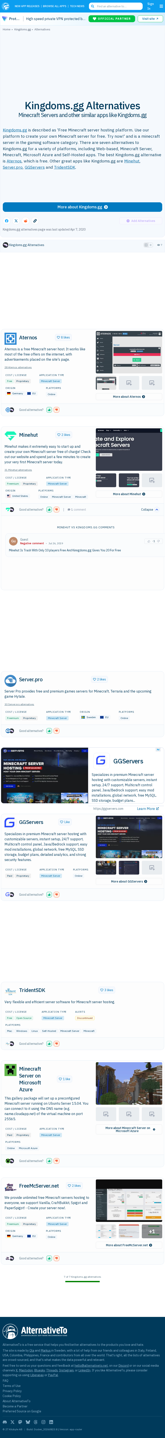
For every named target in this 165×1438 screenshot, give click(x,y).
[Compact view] (150, 245)
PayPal (53, 1375)
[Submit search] (92, 6)
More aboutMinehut (127, 494)
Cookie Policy (12, 1396)
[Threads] (36, 1422)
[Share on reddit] (25, 221)
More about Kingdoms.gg (79, 206)
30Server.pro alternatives (19, 704)
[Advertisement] (82, 63)
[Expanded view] (146, 245)
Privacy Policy (12, 1391)
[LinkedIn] (51, 1422)
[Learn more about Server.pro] (11, 681)
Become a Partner (15, 1406)
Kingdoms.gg (15, 130)
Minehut (131, 161)
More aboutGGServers (127, 881)
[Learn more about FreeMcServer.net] (11, 1187)
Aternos (14, 161)
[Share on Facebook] (7, 221)
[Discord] (5, 1422)
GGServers (35, 167)
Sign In (150, 6)
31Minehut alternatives (18, 469)
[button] (129, 352)
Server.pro (13, 167)
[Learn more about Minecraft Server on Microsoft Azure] (11, 1070)
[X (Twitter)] (12, 1422)
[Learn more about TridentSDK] (11, 992)
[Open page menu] (161, 6)
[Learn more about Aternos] (11, 339)
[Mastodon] (20, 1422)
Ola (31, 1350)
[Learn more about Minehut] (11, 436)
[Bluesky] (28, 1422)
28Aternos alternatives (18, 367)
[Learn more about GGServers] (11, 823)
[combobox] (116, 6)
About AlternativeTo (17, 1401)
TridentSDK (64, 167)
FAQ (5, 1381)
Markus (46, 1350)
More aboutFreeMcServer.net (127, 1245)
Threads (52, 1370)
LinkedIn (84, 1370)
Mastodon (26, 1370)
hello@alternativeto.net (91, 1365)
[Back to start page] (6, 6)
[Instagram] (43, 1422)
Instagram (66, 1370)
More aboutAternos (127, 397)
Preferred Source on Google (22, 1411)
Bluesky (39, 1370)
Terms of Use (12, 1386)
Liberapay (37, 1375)
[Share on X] (16, 221)
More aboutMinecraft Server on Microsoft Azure (127, 1129)
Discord (123, 1365)
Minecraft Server (50, 381)
